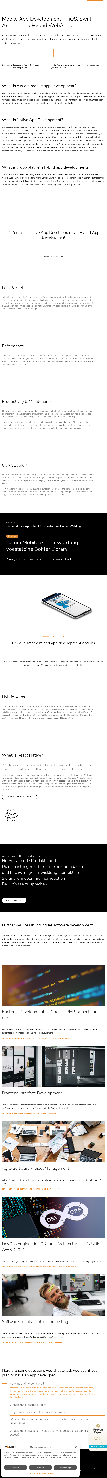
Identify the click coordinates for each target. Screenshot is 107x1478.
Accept (16, 1467)
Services (6, 64)
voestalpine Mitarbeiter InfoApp (27, 526)
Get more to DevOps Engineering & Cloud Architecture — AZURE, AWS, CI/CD (39, 1267)
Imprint (52, 1473)
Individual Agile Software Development (26, 66)
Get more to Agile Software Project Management (26, 1189)
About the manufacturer (19, 797)
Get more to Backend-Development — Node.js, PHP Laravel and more (36, 1038)
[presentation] (46, 636)
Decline (40, 1467)
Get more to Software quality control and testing (28, 1342)
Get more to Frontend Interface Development (25, 1114)
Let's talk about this (14, 900)
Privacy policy (44, 1473)
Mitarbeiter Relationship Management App (50, 546)
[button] (75, 1447)
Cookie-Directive (32, 1473)
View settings (65, 1467)
